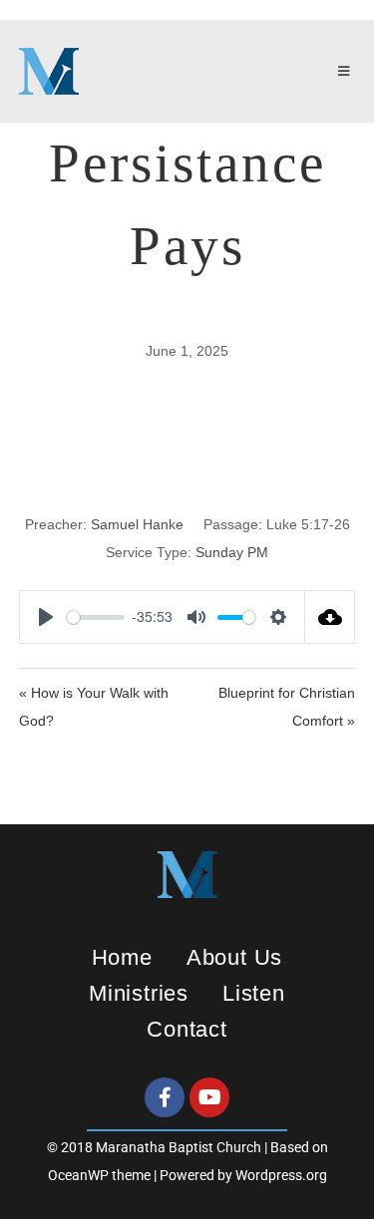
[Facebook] (165, 1097)
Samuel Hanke (137, 524)
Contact (187, 1029)
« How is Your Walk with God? (94, 707)
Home (122, 957)
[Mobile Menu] (347, 72)
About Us (234, 957)
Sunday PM (231, 552)
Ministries (138, 993)
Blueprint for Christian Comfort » (286, 707)
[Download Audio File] (330, 617)
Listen (253, 993)
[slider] (96, 617)
